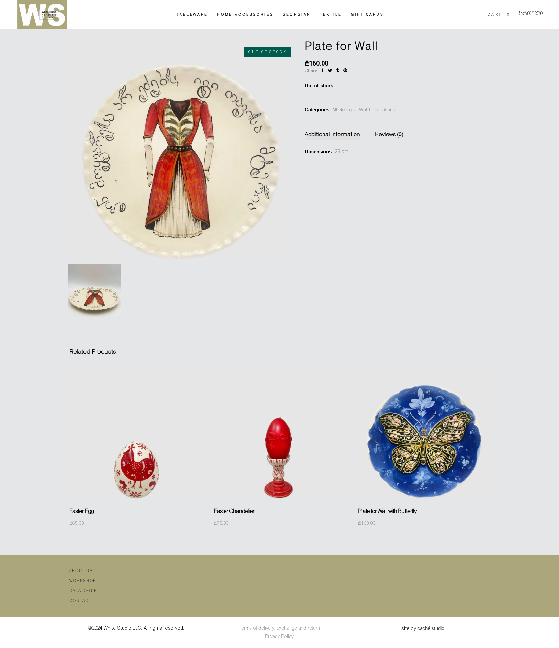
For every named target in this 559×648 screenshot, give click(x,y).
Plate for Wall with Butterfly (387, 511)
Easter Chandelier (234, 511)
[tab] (336, 134)
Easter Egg (81, 511)
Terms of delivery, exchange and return (279, 628)
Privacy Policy (279, 636)
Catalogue (83, 591)
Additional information (332, 134)
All (334, 110)
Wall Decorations (377, 110)
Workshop (82, 581)
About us (81, 571)
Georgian (348, 110)
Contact (80, 601)
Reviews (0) (389, 134)
